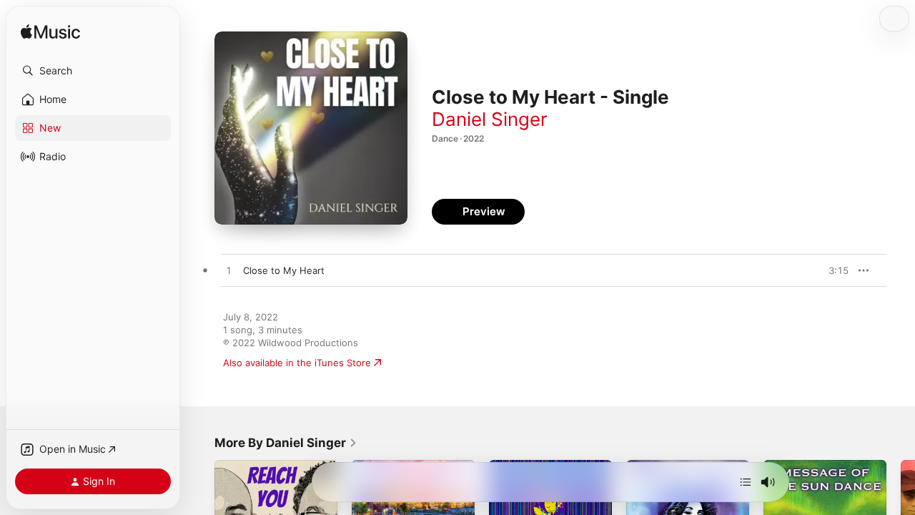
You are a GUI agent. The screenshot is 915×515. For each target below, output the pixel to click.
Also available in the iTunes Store (297, 362)
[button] (93, 71)
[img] (50, 32)
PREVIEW (833, 270)
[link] (285, 443)
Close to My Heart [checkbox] (284, 270)
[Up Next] (745, 482)
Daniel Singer (490, 119)
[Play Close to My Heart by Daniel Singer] (228, 271)
